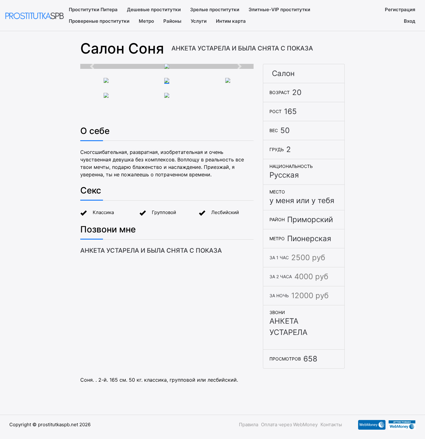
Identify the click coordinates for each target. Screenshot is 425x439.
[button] (93, 66)
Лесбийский (225, 212)
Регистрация (400, 9)
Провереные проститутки (99, 21)
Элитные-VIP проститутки (279, 9)
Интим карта (231, 21)
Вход (409, 21)
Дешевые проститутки (154, 9)
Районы (172, 21)
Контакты (331, 424)
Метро (146, 21)
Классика (103, 212)
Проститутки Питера (93, 9)
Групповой (164, 212)
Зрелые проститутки (214, 9)
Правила (248, 424)
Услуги (199, 21)
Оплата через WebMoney (289, 424)
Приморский (310, 219)
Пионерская (309, 238)
